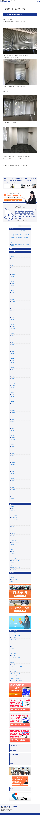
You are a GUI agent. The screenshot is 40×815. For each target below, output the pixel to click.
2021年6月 (12, 394)
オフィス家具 (13, 637)
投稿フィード (13, 577)
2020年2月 (12, 430)
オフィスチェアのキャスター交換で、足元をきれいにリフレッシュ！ (20, 231)
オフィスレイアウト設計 (15, 635)
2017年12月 (13, 489)
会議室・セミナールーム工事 (15, 542)
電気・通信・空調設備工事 (16, 678)
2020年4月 (12, 426)
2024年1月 (12, 324)
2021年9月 (12, 387)
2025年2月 (12, 294)
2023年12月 (13, 326)
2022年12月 (13, 353)
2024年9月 (12, 306)
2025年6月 (12, 285)
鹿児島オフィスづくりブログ (15, 567)
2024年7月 (12, 310)
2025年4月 (12, 290)
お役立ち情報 (13, 506)
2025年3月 (12, 292)
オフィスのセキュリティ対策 (16, 680)
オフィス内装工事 (14, 517)
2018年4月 (12, 480)
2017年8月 (12, 498)
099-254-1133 (13, 195)
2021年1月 (12, 405)
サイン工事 (13, 528)
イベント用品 (13, 510)
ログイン (12, 574)
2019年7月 (12, 446)
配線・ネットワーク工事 (15, 560)
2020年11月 (13, 410)
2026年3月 (12, 265)
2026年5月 (12, 260)
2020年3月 (12, 428)
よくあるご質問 (13, 759)
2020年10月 (13, 412)
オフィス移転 (13, 526)
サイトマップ (13, 788)
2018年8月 (12, 471)
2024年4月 (12, 317)
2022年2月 (12, 376)
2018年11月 (13, 464)
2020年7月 (12, 419)
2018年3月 (12, 482)
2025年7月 (12, 283)
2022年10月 (13, 358)
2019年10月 (13, 439)
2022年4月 (12, 371)
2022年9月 (12, 360)
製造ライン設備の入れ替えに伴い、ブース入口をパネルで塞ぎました (20, 235)
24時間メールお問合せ (13, 200)
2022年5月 (12, 369)
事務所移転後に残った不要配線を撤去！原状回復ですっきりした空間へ (20, 238)
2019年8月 (12, 444)
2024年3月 (12, 319)
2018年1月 (12, 487)
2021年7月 (12, 392)
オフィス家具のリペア (14, 519)
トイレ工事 (13, 533)
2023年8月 (12, 335)
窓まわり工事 (13, 653)
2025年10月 (13, 276)
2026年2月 (12, 267)
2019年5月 (12, 451)
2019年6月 (12, 448)
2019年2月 (12, 457)
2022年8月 (12, 362)
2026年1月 (12, 269)
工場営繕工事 (13, 669)
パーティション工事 (14, 641)
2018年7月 (12, 473)
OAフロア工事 (13, 644)
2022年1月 (12, 378)
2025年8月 (12, 281)
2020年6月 (12, 421)
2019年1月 (12, 460)
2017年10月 (13, 494)
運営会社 (12, 763)
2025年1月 (12, 297)
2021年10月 (13, 385)
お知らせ (12, 508)
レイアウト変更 (13, 540)
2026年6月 (12, 258)
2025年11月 (13, 274)
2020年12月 (13, 408)
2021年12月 (13, 380)
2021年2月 (12, 403)
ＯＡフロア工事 (13, 569)
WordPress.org (13, 581)
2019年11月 (13, 437)
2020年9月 (12, 414)
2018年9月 (12, 469)
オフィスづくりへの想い (15, 745)
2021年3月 (12, 401)
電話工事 (12, 565)
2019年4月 (12, 453)
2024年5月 (12, 315)
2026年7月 (12, 256)
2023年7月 (12, 337)
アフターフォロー (14, 754)
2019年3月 (12, 455)
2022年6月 (12, 367)
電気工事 (12, 562)
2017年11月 (13, 491)
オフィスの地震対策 (14, 515)
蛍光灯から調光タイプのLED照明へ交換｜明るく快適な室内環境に (20, 245)
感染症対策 (13, 549)
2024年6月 (12, 312)
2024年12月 (13, 299)
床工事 (12, 646)
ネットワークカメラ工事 (15, 657)
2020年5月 (12, 423)
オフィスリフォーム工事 (15, 673)
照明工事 (12, 551)
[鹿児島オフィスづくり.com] (8, 1)
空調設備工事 (13, 553)
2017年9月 (12, 496)
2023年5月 (12, 342)
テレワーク (13, 531)
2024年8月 (12, 308)
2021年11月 (13, 383)
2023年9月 (12, 333)
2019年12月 (13, 435)
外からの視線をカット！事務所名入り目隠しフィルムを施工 (20, 242)
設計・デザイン (13, 558)
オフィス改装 (13, 524)
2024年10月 (13, 303)
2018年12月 (13, 462)
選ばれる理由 (13, 750)
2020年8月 (12, 417)
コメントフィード (14, 579)
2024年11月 (13, 301)
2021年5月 (12, 396)
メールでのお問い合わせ (20, 784)
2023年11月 (13, 328)
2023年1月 (12, 351)
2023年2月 (12, 349)
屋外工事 (12, 544)
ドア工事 (12, 535)
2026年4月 (12, 263)
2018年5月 (12, 478)
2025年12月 (13, 272)
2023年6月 (12, 340)
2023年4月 (12, 344)
